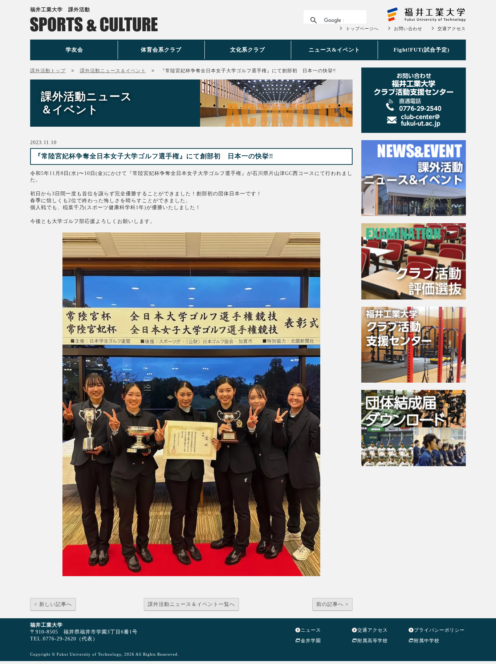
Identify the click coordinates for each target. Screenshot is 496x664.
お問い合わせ (408, 28)
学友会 (74, 50)
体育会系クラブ (161, 50)
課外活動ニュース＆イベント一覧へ (191, 604)
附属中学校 (426, 640)
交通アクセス (452, 28)
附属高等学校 (372, 640)
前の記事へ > (332, 604)
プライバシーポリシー (439, 630)
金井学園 (311, 640)
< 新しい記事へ (53, 604)
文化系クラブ (247, 50)
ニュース (311, 630)
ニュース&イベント (334, 50)
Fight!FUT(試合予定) (422, 50)
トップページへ (362, 28)
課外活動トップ (48, 70)
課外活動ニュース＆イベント (113, 70)
